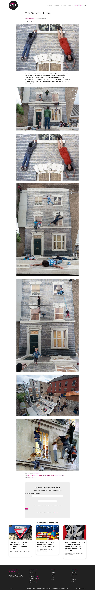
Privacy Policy (55, 512)
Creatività (44, 18)
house (33, 475)
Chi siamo (50, 5)
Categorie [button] (78, 5)
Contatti (70, 5)
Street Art (71, 554)
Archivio (63, 5)
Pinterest (34, 582)
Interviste (45, 550)
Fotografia (74, 579)
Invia (26, 508)
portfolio (36, 473)
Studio (52, 575)
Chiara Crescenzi (30, 18)
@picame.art (35, 578)
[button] (85, 5)
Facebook (34, 580)
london (44, 475)
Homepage (53, 572)
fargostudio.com (82, 588)
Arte (41, 18)
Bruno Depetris (14, 551)
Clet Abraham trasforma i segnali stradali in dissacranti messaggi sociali (20, 545)
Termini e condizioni (31, 588)
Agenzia (57, 5)
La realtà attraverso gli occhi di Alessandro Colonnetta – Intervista (46, 544)
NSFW (73, 581)
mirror (48, 475)
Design (73, 577)
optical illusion (54, 475)
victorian (61, 475)
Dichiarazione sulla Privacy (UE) (43, 588)
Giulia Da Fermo (69, 553)
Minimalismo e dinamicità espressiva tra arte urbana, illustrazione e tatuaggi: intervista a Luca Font (75, 546)
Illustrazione (39, 550)
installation (39, 475)
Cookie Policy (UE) (56, 588)
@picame (34, 576)
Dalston (29, 475)
